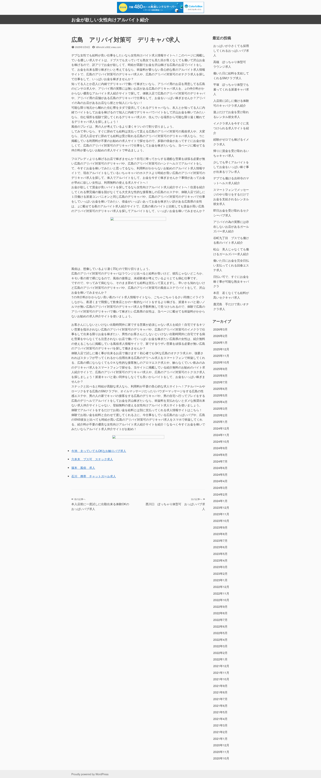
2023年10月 (221, 521)
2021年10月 (221, 679)
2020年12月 (221, 745)
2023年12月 (221, 507)
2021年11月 (221, 672)
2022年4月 (220, 639)
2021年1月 (220, 738)
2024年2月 (220, 494)
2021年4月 (220, 719)
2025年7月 (220, 382)
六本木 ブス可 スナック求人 (92, 459)
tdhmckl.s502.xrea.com (108, 47)
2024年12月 (221, 428)
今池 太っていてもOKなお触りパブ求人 (98, 451)
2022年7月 (220, 620)
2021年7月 (220, 699)
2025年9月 (220, 369)
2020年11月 (221, 752)
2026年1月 (220, 342)
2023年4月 (220, 560)
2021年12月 (221, 666)
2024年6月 (220, 468)
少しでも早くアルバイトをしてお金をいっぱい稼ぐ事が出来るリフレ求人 (231, 167)
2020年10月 (221, 758)
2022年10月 (221, 600)
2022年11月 (221, 593)
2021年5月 (220, 712)
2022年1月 (220, 659)
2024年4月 (220, 481)
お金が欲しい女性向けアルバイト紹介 (110, 19)
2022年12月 (221, 587)
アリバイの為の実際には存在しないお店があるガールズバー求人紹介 (231, 226)
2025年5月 (220, 395)
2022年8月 (220, 613)
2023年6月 (220, 547)
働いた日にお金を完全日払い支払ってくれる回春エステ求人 (231, 265)
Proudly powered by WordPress (89, 774)
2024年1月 (220, 501)
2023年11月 (221, 514)
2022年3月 (220, 646)
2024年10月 (221, 441)
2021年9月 (220, 686)
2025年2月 (220, 415)
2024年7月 (220, 461)
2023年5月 (220, 554)
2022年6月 (220, 626)
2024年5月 (220, 474)
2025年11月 (221, 355)
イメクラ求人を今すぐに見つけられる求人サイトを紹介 (231, 128)
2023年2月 (220, 573)
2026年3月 (220, 329)
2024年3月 (220, 488)
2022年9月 (220, 606)
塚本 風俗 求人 (83, 468)
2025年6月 (220, 388)
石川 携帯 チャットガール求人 (93, 476)
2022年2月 (220, 653)
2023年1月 (220, 580)
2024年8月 (220, 455)
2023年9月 (220, 527)
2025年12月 (221, 349)
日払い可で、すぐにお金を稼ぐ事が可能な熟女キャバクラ (231, 281)
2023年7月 (220, 540)
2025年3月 (220, 408)
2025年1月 (220, 422)
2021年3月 (220, 725)
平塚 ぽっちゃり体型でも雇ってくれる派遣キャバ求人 (231, 89)
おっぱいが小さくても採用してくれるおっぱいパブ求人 (231, 50)
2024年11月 (221, 435)
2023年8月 (220, 534)
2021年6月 (220, 705)
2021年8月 (220, 692)
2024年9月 (220, 448)
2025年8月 (220, 375)
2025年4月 (220, 402)
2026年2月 (220, 336)
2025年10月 (221, 362)
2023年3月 (220, 567)
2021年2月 (220, 732)
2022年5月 (220, 633)
